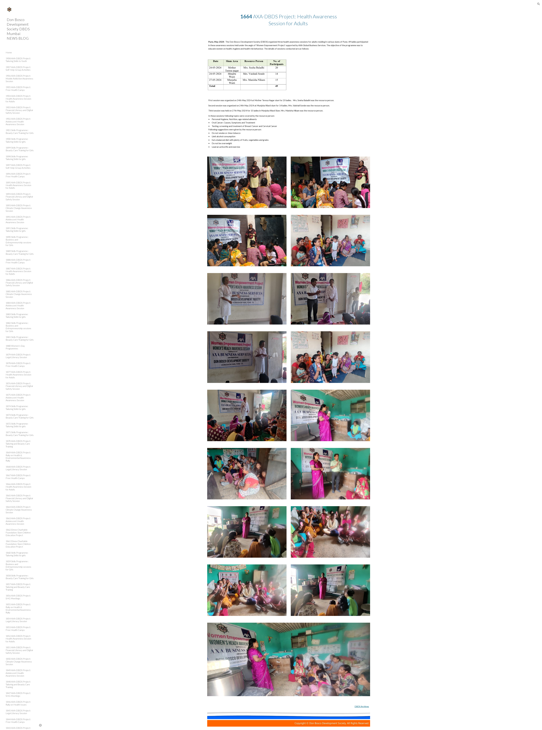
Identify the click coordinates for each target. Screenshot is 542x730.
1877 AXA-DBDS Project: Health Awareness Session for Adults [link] (18, 375)
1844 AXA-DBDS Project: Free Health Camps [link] (18, 720)
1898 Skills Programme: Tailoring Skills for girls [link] (17, 157)
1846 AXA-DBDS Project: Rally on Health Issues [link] (18, 703)
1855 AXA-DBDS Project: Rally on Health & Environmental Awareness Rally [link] (18, 608)
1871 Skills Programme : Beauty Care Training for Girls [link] (20, 433)
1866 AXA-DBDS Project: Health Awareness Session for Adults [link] (18, 487)
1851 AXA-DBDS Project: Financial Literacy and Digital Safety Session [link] (19, 650)
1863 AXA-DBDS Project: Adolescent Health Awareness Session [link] (18, 521)
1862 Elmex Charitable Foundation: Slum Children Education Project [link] (18, 532)
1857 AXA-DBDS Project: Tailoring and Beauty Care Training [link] (18, 587)
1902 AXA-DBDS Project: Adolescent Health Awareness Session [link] (18, 121)
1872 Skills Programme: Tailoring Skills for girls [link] (17, 425)
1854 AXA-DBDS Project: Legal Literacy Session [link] (18, 620)
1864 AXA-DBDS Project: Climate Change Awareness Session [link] (19, 509)
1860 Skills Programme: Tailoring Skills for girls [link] (17, 554)
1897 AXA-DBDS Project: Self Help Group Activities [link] (18, 166)
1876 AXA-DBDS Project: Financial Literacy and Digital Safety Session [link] (19, 386)
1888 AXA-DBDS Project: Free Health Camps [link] (18, 261)
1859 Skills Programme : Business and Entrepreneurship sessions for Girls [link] (18, 565)
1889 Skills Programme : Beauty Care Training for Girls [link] (20, 252)
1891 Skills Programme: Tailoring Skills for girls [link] (17, 229)
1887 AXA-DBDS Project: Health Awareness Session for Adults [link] (18, 271)
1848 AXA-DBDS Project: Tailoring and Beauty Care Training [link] (18, 684)
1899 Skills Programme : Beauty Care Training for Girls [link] (20, 149)
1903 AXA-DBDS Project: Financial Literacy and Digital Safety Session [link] (19, 110)
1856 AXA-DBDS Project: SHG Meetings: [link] (18, 597)
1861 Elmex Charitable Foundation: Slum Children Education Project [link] (18, 544)
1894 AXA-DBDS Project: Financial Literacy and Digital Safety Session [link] (19, 197)
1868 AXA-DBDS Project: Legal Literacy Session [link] (18, 468)
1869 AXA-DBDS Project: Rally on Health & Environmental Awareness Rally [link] (18, 456)
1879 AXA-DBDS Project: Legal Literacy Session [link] (18, 356)
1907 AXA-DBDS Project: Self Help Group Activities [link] (18, 68)
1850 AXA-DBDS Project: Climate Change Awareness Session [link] (19, 661)
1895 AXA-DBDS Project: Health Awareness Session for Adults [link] (18, 185)
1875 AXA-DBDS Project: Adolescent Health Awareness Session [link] (18, 397)
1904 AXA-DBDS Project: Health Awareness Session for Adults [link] (18, 98)
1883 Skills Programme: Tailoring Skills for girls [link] (17, 315)
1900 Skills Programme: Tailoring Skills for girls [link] (17, 140)
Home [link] (9, 52)
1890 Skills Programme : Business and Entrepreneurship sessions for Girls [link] (18, 241)
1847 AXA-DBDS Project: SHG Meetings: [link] (18, 694)
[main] (288, 20)
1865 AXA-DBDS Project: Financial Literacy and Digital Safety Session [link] (19, 498)
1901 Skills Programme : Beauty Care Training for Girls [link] (20, 131)
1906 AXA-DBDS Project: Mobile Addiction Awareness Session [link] (19, 78)
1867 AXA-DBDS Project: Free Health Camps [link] (18, 476)
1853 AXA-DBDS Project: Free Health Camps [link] (18, 628)
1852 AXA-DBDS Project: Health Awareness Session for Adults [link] (18, 639)
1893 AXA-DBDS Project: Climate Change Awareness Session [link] (19, 208)
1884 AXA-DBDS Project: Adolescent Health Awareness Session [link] (18, 305)
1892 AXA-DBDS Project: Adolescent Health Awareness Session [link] (18, 219)
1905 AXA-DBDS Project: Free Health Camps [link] (18, 88)
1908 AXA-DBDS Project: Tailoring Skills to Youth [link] (18, 59)
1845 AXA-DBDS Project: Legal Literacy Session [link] (18, 711)
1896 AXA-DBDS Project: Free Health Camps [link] (18, 175)
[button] (538, 4)
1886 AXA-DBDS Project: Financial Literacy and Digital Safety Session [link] (19, 283)
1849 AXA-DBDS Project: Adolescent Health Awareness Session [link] (18, 673)
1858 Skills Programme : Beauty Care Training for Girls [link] (20, 577)
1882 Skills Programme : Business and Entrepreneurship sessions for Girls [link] (18, 327)
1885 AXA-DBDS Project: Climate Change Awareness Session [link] (19, 294)
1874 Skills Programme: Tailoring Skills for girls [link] (17, 407)
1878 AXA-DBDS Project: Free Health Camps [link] (18, 364)
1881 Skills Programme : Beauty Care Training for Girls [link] (20, 338)
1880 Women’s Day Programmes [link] (15, 347)
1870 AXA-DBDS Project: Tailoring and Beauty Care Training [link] (18, 444)
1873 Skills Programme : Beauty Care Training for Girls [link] (20, 416)
